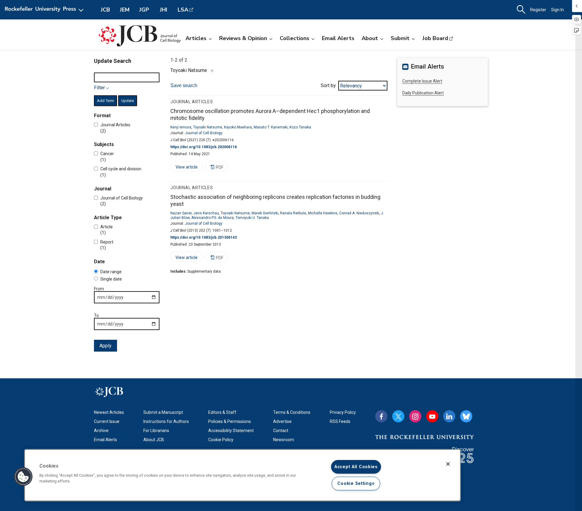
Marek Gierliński (265, 213)
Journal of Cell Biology (203, 133)
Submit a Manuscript (163, 412)
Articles (196, 38)
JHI (163, 9)
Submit (400, 38)
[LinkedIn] (449, 416)
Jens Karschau (206, 213)
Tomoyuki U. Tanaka (252, 218)
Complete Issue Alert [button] (422, 81)
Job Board (435, 38)
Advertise (282, 421)
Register (538, 9)
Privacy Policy (343, 412)
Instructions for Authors (166, 421)
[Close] (212, 70)
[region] (242, 475)
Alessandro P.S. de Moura (212, 218)
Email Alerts (338, 38)
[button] (23, 476)
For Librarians (156, 430)
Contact (280, 430)
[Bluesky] (466, 416)
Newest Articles (109, 412)
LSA (183, 9)
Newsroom (283, 439)
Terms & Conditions (291, 412)
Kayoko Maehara (238, 127)
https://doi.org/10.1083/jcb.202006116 (203, 147)
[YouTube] (432, 416)
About (370, 38)
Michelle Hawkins (322, 213)
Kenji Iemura (180, 127)
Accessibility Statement (231, 430)
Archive (101, 430)
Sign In (557, 9)
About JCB (153, 439)
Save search (183, 85)
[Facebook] (381, 416)
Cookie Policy (220, 439)
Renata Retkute (293, 213)
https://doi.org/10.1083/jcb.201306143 (203, 237)
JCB (105, 9)
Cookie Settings (355, 483)
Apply (105, 346)
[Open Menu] (45, 9)
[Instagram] (415, 416)
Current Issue (106, 421)
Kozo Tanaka (300, 127)
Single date (111, 279)
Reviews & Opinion (243, 38)
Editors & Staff (222, 412)
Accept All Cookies (356, 466)
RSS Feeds (340, 421)
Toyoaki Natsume (207, 127)
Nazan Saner (181, 213)
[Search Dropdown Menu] (521, 9)
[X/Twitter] (398, 416)
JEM (124, 9)
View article (184, 168)
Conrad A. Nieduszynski (359, 213)
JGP (144, 9)
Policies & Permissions (229, 421)
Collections (294, 38)
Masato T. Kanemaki (271, 127)
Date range (111, 271)
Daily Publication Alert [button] (423, 92)
